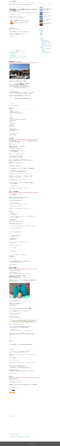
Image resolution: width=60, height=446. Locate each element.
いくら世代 (12, 1)
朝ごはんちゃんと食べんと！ (46, 46)
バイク (43, 49)
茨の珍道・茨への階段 (45, 41)
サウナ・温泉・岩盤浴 (23, 4)
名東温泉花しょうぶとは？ (14, 52)
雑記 (19, 4)
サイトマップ (33, 443)
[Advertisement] (16, 42)
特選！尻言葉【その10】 (14, 434)
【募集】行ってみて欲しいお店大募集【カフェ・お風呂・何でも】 (20, 436)
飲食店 (43, 50)
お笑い (9, 4)
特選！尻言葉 (43, 40)
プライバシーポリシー (28, 443)
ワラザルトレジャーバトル (45, 42)
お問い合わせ (29, 4)
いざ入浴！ (11, 54)
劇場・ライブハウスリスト (14, 4)
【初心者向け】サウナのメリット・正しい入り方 (16, 17)
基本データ (13, 53)
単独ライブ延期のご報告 (46, 12)
